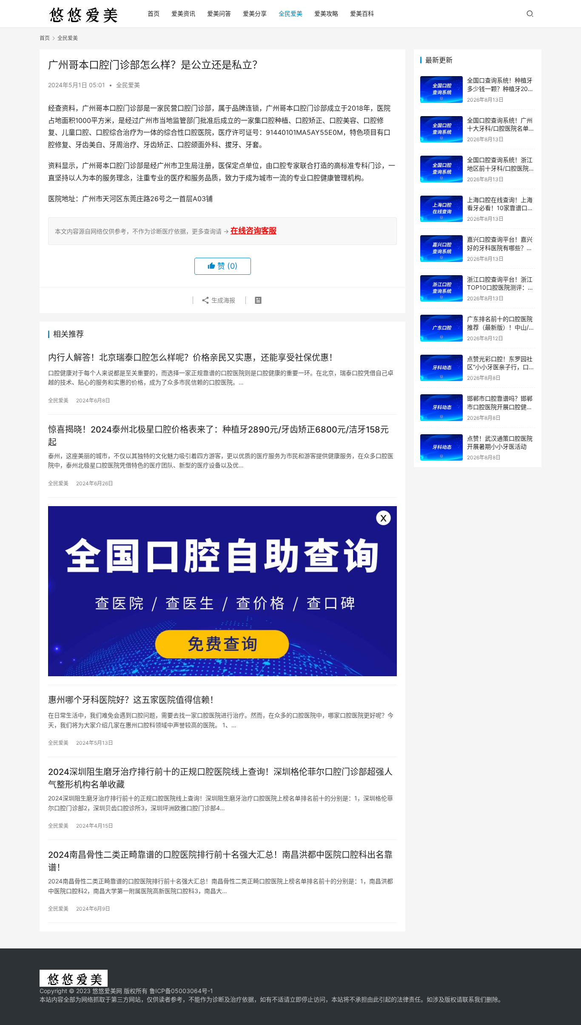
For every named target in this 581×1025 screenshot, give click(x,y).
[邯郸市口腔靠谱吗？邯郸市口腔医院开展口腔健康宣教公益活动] (441, 407)
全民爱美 (290, 13)
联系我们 (474, 999)
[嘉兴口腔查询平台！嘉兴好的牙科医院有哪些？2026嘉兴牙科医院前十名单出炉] (441, 248)
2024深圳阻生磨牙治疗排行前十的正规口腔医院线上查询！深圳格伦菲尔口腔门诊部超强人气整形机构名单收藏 (220, 778)
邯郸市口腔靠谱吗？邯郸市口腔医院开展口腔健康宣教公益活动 (500, 407)
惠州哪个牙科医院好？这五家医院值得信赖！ (133, 700)
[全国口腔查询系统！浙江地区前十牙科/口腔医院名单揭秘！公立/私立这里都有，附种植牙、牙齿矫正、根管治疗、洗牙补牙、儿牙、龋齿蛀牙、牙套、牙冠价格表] (441, 169)
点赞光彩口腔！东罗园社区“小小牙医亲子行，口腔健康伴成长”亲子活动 (501, 367)
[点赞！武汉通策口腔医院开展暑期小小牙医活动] (441, 447)
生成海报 (222, 300)
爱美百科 (362, 13)
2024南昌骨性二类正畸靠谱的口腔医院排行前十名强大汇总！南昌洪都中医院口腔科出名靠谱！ (220, 861)
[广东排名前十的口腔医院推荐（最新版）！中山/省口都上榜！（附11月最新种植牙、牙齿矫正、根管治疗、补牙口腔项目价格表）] (441, 328)
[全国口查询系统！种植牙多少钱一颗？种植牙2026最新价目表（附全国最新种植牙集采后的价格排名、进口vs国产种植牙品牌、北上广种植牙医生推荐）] (441, 89)
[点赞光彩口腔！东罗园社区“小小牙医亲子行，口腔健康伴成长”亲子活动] (441, 368)
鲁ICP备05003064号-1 (181, 990)
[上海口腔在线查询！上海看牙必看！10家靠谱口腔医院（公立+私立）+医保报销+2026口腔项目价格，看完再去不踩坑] (441, 209)
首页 (153, 13)
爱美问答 (219, 13)
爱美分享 (255, 13)
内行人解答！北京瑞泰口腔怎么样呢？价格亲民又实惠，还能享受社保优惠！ (192, 358)
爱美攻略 (326, 13)
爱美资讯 (183, 13)
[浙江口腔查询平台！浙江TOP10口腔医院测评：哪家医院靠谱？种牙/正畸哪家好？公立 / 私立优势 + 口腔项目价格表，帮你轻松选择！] (441, 288)
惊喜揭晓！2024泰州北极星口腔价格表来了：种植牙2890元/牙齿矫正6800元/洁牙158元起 (218, 435)
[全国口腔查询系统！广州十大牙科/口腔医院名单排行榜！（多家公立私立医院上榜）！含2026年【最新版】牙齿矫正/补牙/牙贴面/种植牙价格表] (441, 129)
